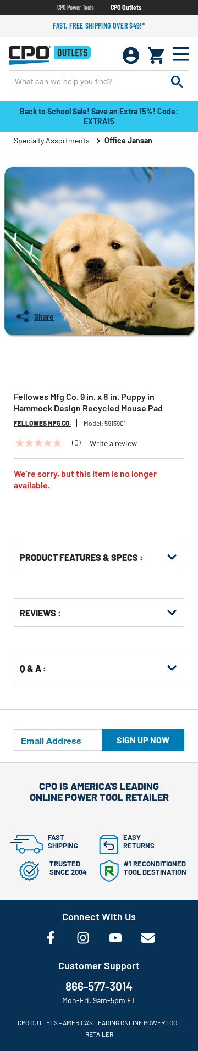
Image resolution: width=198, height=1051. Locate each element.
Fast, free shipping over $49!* (99, 25)
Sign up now (143, 740)
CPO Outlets (126, 7)
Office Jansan (128, 140)
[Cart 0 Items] (156, 55)
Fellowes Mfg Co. (42, 423)
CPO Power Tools (75, 7)
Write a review (113, 443)
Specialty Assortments (52, 140)
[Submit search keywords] (177, 81)
